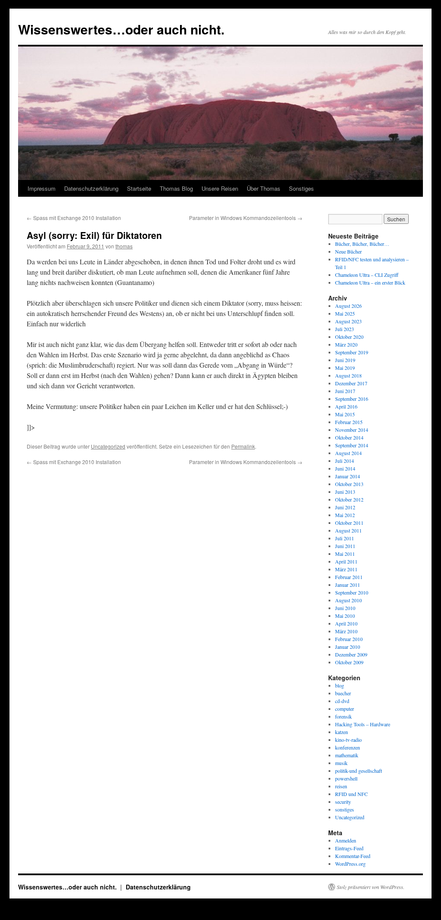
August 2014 (348, 452)
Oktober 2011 (349, 522)
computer (344, 708)
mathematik (346, 755)
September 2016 (351, 398)
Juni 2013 (345, 491)
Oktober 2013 (349, 483)
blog (339, 685)
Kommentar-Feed (352, 855)
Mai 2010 (345, 615)
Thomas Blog (176, 188)
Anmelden (345, 840)
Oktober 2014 (349, 437)
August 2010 (348, 600)
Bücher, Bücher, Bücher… (362, 243)
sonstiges (344, 809)
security (343, 801)
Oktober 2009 (349, 662)
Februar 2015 (349, 421)
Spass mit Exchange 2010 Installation (74, 217)
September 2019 (351, 352)
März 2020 (346, 344)
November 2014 (351, 429)
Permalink (243, 446)
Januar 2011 (347, 584)
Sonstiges (301, 188)
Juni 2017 (345, 390)
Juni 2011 (345, 545)
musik (341, 762)
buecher (343, 693)
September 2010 (351, 592)
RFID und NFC (351, 793)
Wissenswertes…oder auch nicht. (121, 29)
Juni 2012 (345, 507)
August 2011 (348, 530)
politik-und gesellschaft (358, 770)
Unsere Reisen (220, 188)
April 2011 (346, 561)
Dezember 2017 (351, 383)
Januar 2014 (347, 476)
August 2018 (348, 375)
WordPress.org (350, 863)
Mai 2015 (345, 414)
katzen (341, 731)
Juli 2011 (344, 538)
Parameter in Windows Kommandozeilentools (245, 217)
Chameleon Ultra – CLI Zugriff (366, 274)
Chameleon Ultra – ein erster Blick (370, 282)
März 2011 (346, 569)
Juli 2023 (344, 328)
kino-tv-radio (348, 739)
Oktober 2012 (349, 499)
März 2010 (346, 631)
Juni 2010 (345, 607)
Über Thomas (263, 188)
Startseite (139, 188)
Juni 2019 (345, 359)
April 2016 (346, 406)
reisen (341, 786)
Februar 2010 (349, 638)
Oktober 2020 (349, 336)
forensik (343, 716)
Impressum (42, 188)
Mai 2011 (345, 553)
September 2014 (351, 445)
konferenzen (347, 747)
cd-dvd (342, 700)
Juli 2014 (344, 460)
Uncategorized (108, 446)
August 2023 (348, 321)
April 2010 (346, 623)
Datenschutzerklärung (91, 188)
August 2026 (348, 305)
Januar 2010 (347, 646)
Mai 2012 (345, 514)
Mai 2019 (345, 367)
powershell (346, 778)
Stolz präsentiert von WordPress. (370, 886)
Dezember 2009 (351, 654)
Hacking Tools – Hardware (362, 724)
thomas (124, 246)
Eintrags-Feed (349, 848)
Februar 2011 (349, 576)
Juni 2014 (345, 468)
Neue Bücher (348, 251)
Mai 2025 (345, 313)
